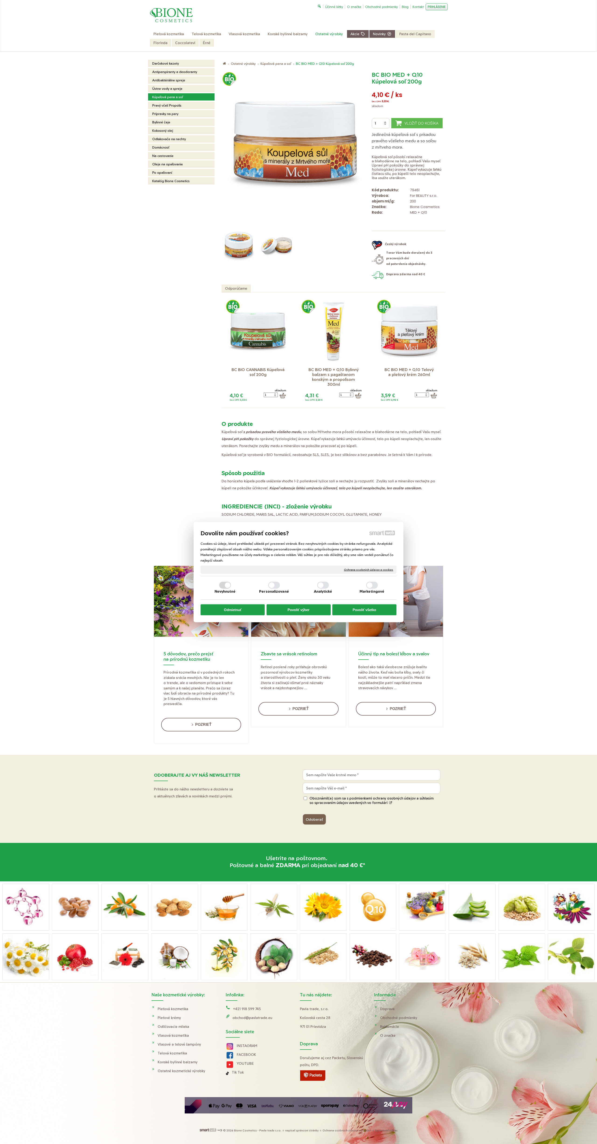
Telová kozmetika (172, 1053)
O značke (388, 1035)
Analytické (323, 591)
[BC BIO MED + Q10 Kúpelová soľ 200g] (295, 148)
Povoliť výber (298, 610)
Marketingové (372, 591)
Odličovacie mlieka (173, 1026)
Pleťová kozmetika (173, 1009)
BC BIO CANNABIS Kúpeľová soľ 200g (259, 372)
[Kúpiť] (282, 395)
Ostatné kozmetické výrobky (181, 1071)
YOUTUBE (245, 1063)
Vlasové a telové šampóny (179, 1044)
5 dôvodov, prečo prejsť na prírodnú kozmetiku (188, 656)
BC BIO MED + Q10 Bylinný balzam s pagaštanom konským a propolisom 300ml (334, 377)
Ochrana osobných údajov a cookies (368, 569)
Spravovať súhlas (386, 1130)
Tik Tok (238, 1072)
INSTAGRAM (247, 1045)
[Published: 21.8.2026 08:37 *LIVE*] (219, 1130)
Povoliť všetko (364, 610)
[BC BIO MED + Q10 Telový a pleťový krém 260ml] (409, 332)
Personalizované (274, 591)
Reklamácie (389, 1026)
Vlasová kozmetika (173, 1035)
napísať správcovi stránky (302, 1130)
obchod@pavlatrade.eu (252, 1017)
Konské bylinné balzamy (178, 1062)
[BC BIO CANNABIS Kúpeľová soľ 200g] (258, 332)
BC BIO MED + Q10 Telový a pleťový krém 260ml (410, 372)
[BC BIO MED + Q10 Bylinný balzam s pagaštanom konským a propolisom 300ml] (333, 332)
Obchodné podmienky (398, 1017)
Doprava (387, 1009)
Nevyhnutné (225, 591)
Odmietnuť (233, 610)
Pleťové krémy (169, 1017)
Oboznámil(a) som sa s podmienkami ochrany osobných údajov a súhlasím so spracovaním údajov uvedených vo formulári (371, 800)
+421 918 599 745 (247, 1009)
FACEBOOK (246, 1054)
